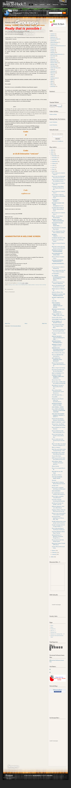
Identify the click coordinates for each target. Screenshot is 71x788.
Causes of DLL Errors (57, 317)
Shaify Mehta (49, 775)
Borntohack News (55, 38)
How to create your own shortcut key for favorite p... (58, 440)
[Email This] (22, 283)
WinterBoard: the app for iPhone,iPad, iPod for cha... (58, 387)
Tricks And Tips (42, 284)
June (53, 167)
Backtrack (53, 37)
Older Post (44, 323)
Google (52, 49)
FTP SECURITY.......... (57, 273)
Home (31, 4)
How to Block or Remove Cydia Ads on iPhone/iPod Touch (58, 196)
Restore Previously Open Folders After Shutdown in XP (58, 364)
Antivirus (53, 35)
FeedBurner (60, 141)
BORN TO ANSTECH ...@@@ (58, 422)
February (54, 552)
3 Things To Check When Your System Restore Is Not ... (58, 188)
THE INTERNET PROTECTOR (58, 319)
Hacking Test (55, 4)
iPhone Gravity (55, 466)
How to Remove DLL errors (58, 352)
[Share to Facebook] (26, 283)
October (54, 159)
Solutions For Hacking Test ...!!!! (57, 633)
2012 (52, 152)
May (53, 169)
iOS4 (52, 79)
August (54, 163)
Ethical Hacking (54, 42)
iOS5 (52, 81)
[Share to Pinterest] (27, 283)
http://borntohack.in (37, 775)
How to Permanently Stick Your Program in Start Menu (58, 326)
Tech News (53, 66)
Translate (60, 106)
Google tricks (55, 485)
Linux (52, 57)
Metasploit (53, 59)
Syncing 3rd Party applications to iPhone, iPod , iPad (58, 518)
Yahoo (52, 74)
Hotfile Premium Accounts (57, 54)
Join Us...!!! (53, 630)
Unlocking (53, 71)
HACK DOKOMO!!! (56, 490)
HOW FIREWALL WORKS (58, 407)
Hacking (10, 284)
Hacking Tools (64, 4)
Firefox (52, 47)
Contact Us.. (53, 628)
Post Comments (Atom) (16, 326)
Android (52, 33)
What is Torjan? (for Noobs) (58, 367)
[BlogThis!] (23, 283)
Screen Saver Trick (56, 379)
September (55, 161)
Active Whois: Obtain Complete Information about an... (57, 463)
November (54, 157)
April (53, 171)
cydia (52, 76)
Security (37, 284)
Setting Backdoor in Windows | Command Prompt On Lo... (57, 536)
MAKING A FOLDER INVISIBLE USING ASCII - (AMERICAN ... (58, 377)
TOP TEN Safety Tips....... (58, 394)
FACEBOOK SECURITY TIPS (58, 237)
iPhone (52, 84)
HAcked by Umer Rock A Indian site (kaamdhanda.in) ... (57, 400)
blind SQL (54, 300)
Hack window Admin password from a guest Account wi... (58, 392)
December (54, 155)
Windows (53, 72)
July (53, 165)
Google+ (53, 50)
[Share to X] (25, 283)
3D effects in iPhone (57, 474)
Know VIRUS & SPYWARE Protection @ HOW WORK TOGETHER (58, 410)
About (36, 4)
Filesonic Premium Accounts (57, 45)
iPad (52, 83)
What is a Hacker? (56, 447)
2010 (52, 556)
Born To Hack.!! (14, 4)
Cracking (53, 40)
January (54, 554)
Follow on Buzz (53, 114)
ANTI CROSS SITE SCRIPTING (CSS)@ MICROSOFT (57, 360)
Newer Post (7, 323)
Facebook (53, 44)
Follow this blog (58, 691)
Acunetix (54, 480)
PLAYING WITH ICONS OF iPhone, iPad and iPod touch (58, 209)
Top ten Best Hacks (56, 456)
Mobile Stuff (53, 61)
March (53, 550)
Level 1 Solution (53, 122)
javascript (53, 86)
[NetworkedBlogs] (57, 689)
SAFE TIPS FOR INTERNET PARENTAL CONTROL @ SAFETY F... (58, 415)
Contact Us (42, 4)
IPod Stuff (53, 55)
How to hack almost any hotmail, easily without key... (58, 436)
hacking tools (54, 78)
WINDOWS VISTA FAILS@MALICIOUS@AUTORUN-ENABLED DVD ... (58, 349)
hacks (13, 284)
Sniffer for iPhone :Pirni (57, 292)
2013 (52, 150)
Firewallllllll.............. (56, 396)
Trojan (52, 69)
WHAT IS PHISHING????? (58, 373)
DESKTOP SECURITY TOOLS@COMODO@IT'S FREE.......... (58, 338)
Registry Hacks (32, 284)
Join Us (48, 4)
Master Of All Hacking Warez (22, 284)
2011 (52, 154)
